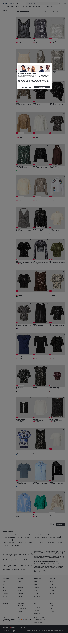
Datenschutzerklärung (26, 84)
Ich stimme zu (42, 87)
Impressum (32, 84)
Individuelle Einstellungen (25, 87)
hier (27, 82)
